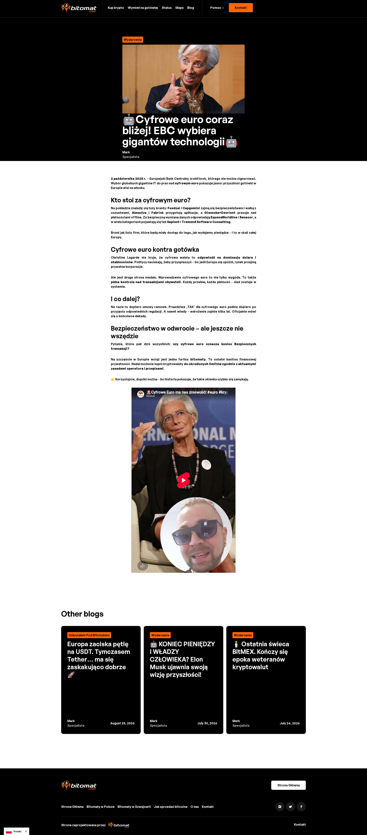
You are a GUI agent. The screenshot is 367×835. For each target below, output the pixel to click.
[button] (217, 7)
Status (167, 8)
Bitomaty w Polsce (100, 807)
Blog (190, 8)
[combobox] (16, 831)
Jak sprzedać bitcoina (170, 807)
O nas (194, 807)
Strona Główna (288, 785)
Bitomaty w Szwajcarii (134, 807)
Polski (17, 831)
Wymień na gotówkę (143, 8)
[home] (79, 7)
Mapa (179, 8)
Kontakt (241, 8)
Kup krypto (116, 8)
